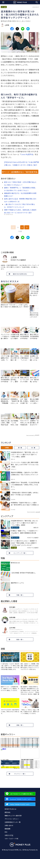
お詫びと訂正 (9, 835)
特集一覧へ (20, 595)
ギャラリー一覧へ (20, 774)
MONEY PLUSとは (10, 809)
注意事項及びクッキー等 (12, 822)
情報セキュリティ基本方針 (13, 816)
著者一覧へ (20, 639)
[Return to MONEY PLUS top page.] (20, 2)
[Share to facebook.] (12, 28)
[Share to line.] (22, 28)
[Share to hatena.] (28, 28)
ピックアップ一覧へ (20, 553)
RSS (6, 832)
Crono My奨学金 (27, 154)
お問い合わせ (9, 825)
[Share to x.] (17, 28)
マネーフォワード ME (11, 839)
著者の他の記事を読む (20, 274)
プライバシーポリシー (12, 819)
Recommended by (30, 435)
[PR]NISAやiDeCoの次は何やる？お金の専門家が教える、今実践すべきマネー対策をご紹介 (21, 163)
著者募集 (7, 829)
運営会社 (7, 812)
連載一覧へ (20, 725)
